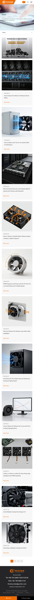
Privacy (27, 592)
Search (28, 2)
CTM (13, 592)
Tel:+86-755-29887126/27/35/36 (17, 578)
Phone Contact (26, 598)
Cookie (17, 594)
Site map (21, 592)
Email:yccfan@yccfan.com (17, 584)
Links (18, 592)
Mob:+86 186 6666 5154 (17, 581)
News (31, 28)
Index (26, 28)
